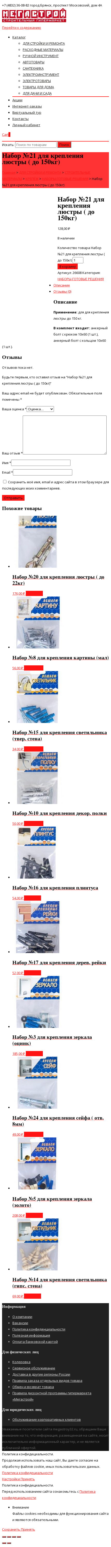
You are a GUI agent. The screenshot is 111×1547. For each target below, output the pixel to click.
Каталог (19, 37)
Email (7, 472)
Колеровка (21, 1362)
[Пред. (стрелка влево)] (4, 1543)
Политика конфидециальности (27, 1472)
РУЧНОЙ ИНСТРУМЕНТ (41, 55)
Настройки (11, 1479)
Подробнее (33, 668)
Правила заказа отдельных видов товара (47, 1380)
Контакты (20, 118)
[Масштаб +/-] (19, 1537)
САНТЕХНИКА (33, 68)
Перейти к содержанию (21, 27)
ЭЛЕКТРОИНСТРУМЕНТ (41, 74)
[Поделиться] (9, 1537)
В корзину (34, 593)
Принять (28, 1479)
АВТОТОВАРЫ (33, 62)
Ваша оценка (14, 409)
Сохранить (11, 1529)
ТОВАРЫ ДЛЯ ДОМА (38, 87)
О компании (22, 1316)
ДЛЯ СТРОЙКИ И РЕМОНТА (44, 43)
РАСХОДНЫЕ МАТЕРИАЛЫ (43, 49)
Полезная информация (31, 1335)
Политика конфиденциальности (38, 1329)
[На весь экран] (14, 1537)
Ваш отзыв (12, 453)
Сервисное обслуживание (33, 1368)
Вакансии (20, 1323)
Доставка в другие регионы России (41, 1374)
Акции (17, 100)
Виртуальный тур (26, 112)
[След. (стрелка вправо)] (9, 1543)
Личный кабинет (26, 125)
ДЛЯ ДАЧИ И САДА (37, 93)
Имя (6, 462)
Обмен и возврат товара (33, 1386)
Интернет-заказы (27, 106)
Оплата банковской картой (35, 1341)
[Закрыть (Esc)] (4, 1537)
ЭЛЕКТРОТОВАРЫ (37, 80)
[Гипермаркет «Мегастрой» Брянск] (34, 21)
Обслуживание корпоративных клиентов (46, 1419)
